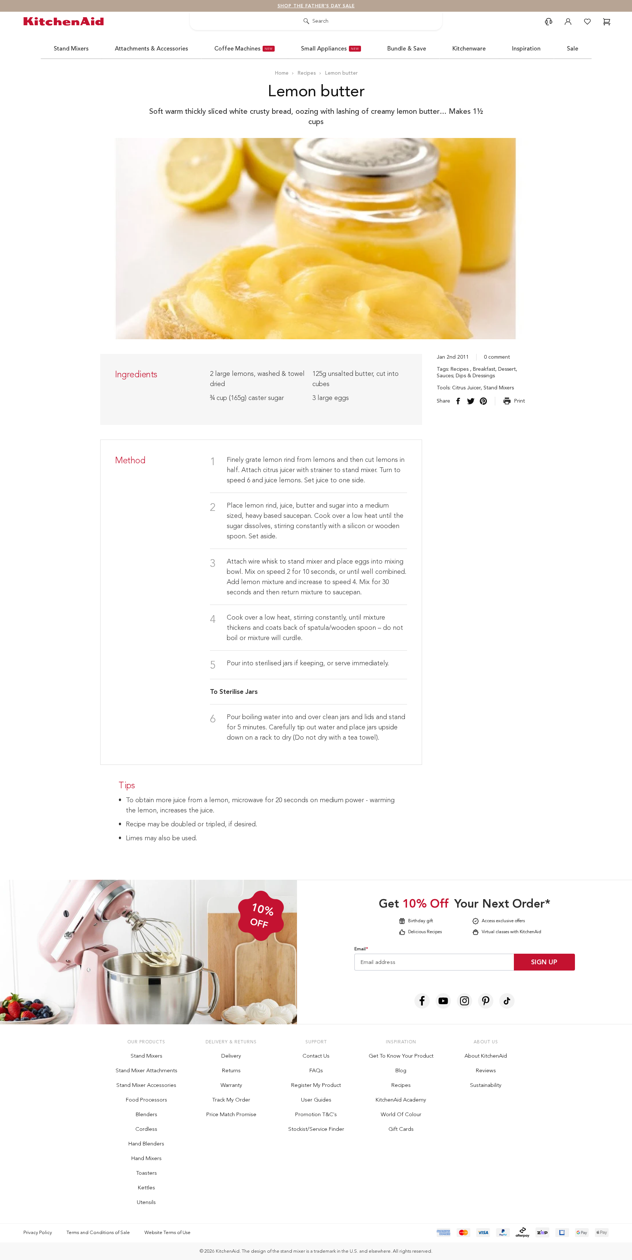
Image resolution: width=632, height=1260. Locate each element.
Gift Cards (401, 1129)
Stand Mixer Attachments (146, 1070)
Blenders (146, 1114)
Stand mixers (146, 1056)
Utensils (146, 1202)
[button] (549, 22)
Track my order (231, 1099)
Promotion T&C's (316, 1114)
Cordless (146, 1129)
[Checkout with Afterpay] (523, 1232)
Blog (400, 1070)
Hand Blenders (146, 1143)
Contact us (316, 1056)
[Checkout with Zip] (542, 1232)
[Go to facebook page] (422, 1001)
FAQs (316, 1070)
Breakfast (484, 369)
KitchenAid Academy (401, 1099)
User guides (316, 1099)
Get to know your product (401, 1056)
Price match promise (231, 1114)
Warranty (231, 1085)
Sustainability (485, 1085)
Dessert (507, 369)
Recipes (460, 369)
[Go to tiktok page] (507, 1001)
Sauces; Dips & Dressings (466, 376)
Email (361, 948)
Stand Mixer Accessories (146, 1085)
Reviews (486, 1070)
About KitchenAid (485, 1056)
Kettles (146, 1187)
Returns (231, 1070)
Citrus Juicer (466, 388)
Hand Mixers (146, 1158)
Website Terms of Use (167, 1232)
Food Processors (146, 1099)
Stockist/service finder (316, 1129)
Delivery (231, 1056)
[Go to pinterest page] (485, 1001)
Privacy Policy (37, 1232)
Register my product (316, 1085)
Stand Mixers (499, 388)
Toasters (146, 1173)
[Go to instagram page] (464, 1001)
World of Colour (401, 1114)
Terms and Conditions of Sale (98, 1232)
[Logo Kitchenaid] (65, 21)
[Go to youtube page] (443, 1001)
